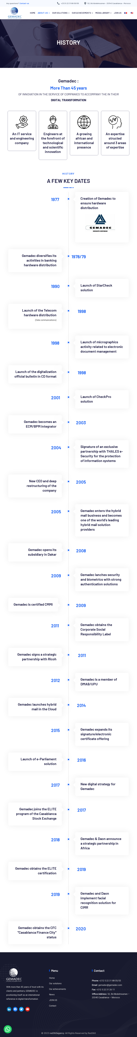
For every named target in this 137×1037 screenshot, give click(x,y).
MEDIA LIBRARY (102, 12)
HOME (32, 12)
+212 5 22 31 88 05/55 (70, 3)
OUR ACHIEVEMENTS (81, 12)
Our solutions (55, 983)
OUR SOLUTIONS (60, 12)
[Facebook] (15, 1009)
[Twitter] (21, 1009)
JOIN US (117, 12)
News (52, 994)
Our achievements (57, 989)
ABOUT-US (43, 12)
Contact (52, 1006)
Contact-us (24, 3)
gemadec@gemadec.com (110, 985)
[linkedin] (9, 1009)
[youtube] (27, 1009)
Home (52, 978)
